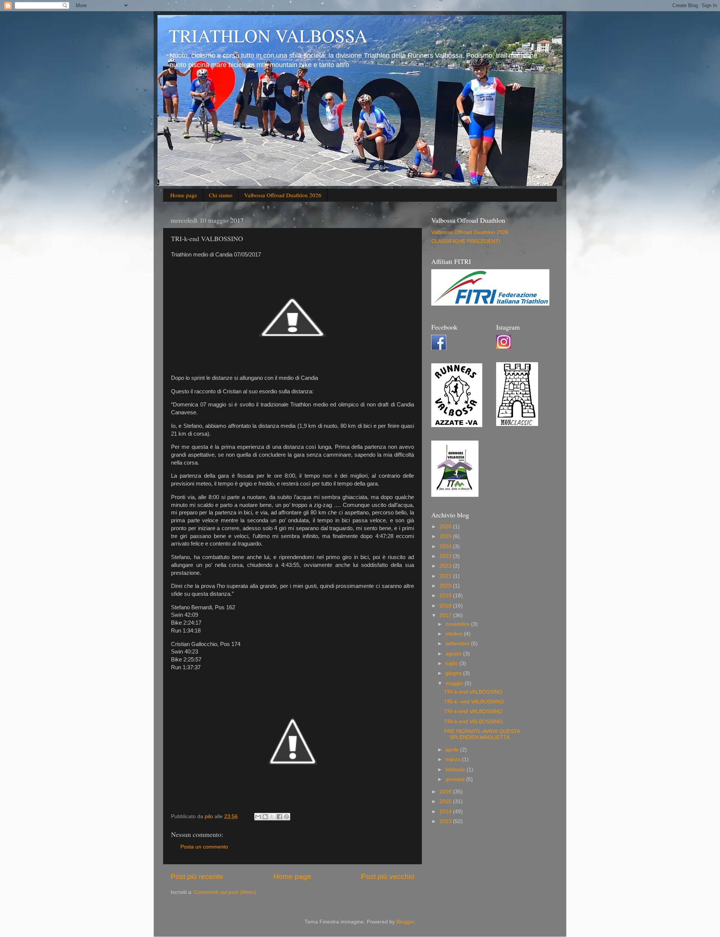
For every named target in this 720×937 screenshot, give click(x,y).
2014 (446, 811)
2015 (446, 801)
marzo (454, 759)
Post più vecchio (387, 876)
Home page (183, 195)
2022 (446, 566)
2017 (446, 615)
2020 (446, 586)
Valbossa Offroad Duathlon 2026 (282, 195)
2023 (446, 556)
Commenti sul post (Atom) (225, 892)
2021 (446, 576)
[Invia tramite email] (258, 816)
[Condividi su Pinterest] (286, 816)
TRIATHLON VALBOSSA (268, 35)
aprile (453, 750)
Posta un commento (204, 847)
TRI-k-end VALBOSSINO (473, 692)
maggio (455, 683)
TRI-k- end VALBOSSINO (474, 702)
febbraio (456, 769)
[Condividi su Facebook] (279, 816)
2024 (446, 546)
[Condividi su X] (272, 816)
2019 (446, 595)
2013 (446, 821)
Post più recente (197, 876)
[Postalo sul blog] (265, 816)
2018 (446, 606)
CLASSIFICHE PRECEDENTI (465, 241)
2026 (446, 526)
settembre (458, 643)
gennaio (456, 779)
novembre (458, 624)
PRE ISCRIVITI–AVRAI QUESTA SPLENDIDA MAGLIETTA (482, 734)
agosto (454, 654)
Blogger (405, 922)
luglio (452, 663)
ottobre (455, 634)
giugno (454, 673)
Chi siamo (220, 195)
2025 (446, 536)
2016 (446, 792)
